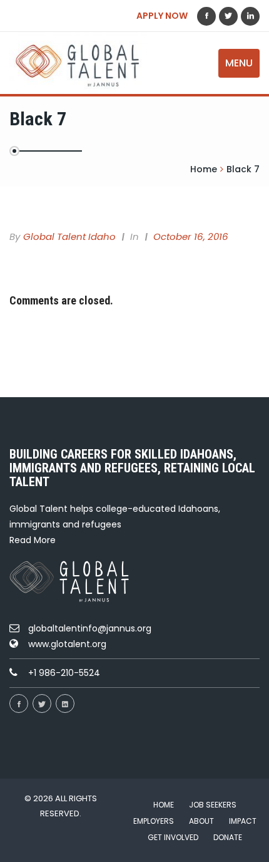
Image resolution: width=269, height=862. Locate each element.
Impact (242, 821)
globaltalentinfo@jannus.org (89, 628)
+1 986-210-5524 (64, 673)
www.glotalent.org (67, 644)
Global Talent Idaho (69, 236)
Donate (227, 837)
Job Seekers (212, 804)
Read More (32, 540)
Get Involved (173, 837)
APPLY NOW (162, 15)
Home (163, 804)
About (201, 821)
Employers (153, 821)
